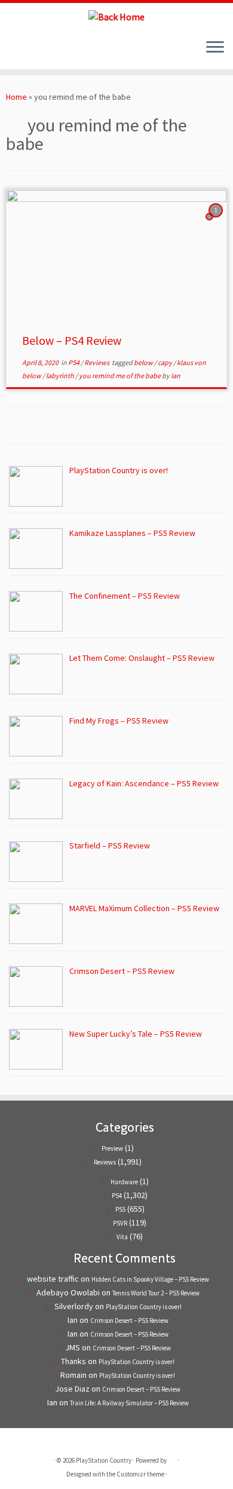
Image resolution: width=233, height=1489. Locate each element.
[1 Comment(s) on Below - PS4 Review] (217, 221)
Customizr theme (140, 1474)
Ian (175, 375)
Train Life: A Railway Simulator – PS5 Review (129, 1403)
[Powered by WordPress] (172, 1458)
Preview (112, 1148)
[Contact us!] (53, 51)
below (144, 362)
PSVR (120, 1223)
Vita (122, 1237)
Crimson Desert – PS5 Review (129, 1320)
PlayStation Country (103, 1460)
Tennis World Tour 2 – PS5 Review (156, 1293)
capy (165, 362)
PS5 (120, 1209)
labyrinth (60, 375)
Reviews (97, 362)
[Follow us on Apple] (43, 51)
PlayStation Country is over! (144, 1307)
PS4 (74, 362)
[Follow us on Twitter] (13, 51)
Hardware (124, 1182)
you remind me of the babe (120, 375)
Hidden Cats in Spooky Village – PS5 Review (150, 1279)
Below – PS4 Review (71, 340)
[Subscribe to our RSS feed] (33, 51)
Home (16, 96)
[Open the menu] (215, 48)
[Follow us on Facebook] (23, 51)
